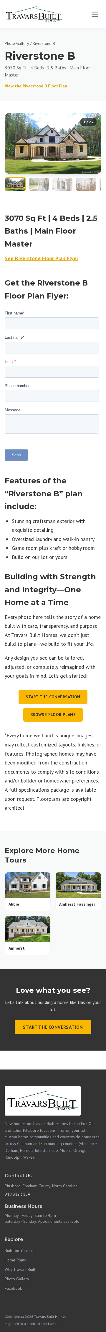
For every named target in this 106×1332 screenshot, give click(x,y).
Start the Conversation (53, 697)
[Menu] (94, 14)
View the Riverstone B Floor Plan (36, 86)
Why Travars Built (20, 1269)
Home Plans (15, 1260)
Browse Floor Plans (53, 714)
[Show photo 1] (15, 184)
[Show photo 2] (38, 184)
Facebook (13, 1288)
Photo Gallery (17, 43)
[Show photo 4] (86, 184)
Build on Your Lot (20, 1250)
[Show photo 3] (62, 184)
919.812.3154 (17, 1194)
